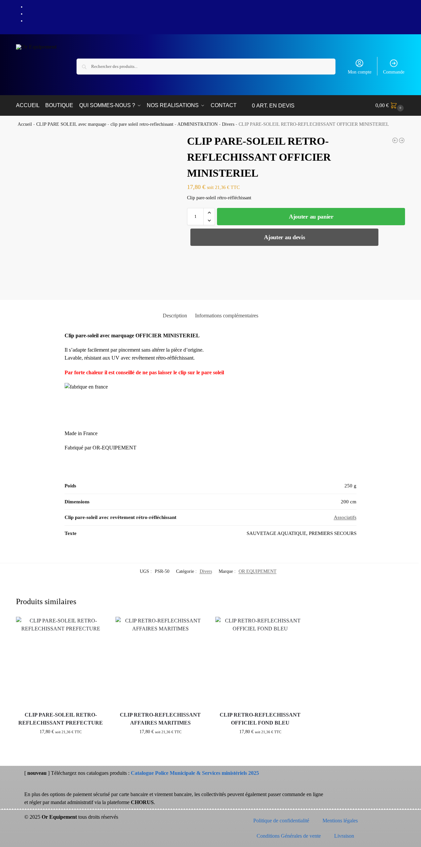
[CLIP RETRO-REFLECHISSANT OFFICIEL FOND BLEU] (260, 662)
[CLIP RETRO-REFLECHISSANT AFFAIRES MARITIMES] (401, 140)
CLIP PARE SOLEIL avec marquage (71, 124)
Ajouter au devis (284, 237)
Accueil (25, 124)
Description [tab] (175, 315)
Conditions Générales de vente (289, 836)
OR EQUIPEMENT (258, 571)
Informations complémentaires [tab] (226, 315)
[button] (390, 105)
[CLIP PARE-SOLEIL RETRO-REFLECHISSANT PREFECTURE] (395, 140)
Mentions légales (340, 820)
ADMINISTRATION (197, 124)
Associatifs (345, 517)
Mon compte (359, 72)
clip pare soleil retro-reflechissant (141, 124)
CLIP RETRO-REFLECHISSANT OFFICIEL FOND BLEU (260, 719)
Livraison (344, 836)
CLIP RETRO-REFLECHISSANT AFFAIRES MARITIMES (160, 719)
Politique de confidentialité (281, 820)
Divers (228, 124)
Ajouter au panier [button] (61, 745)
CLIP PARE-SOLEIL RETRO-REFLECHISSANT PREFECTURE (60, 719)
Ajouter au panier (311, 216)
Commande (393, 72)
